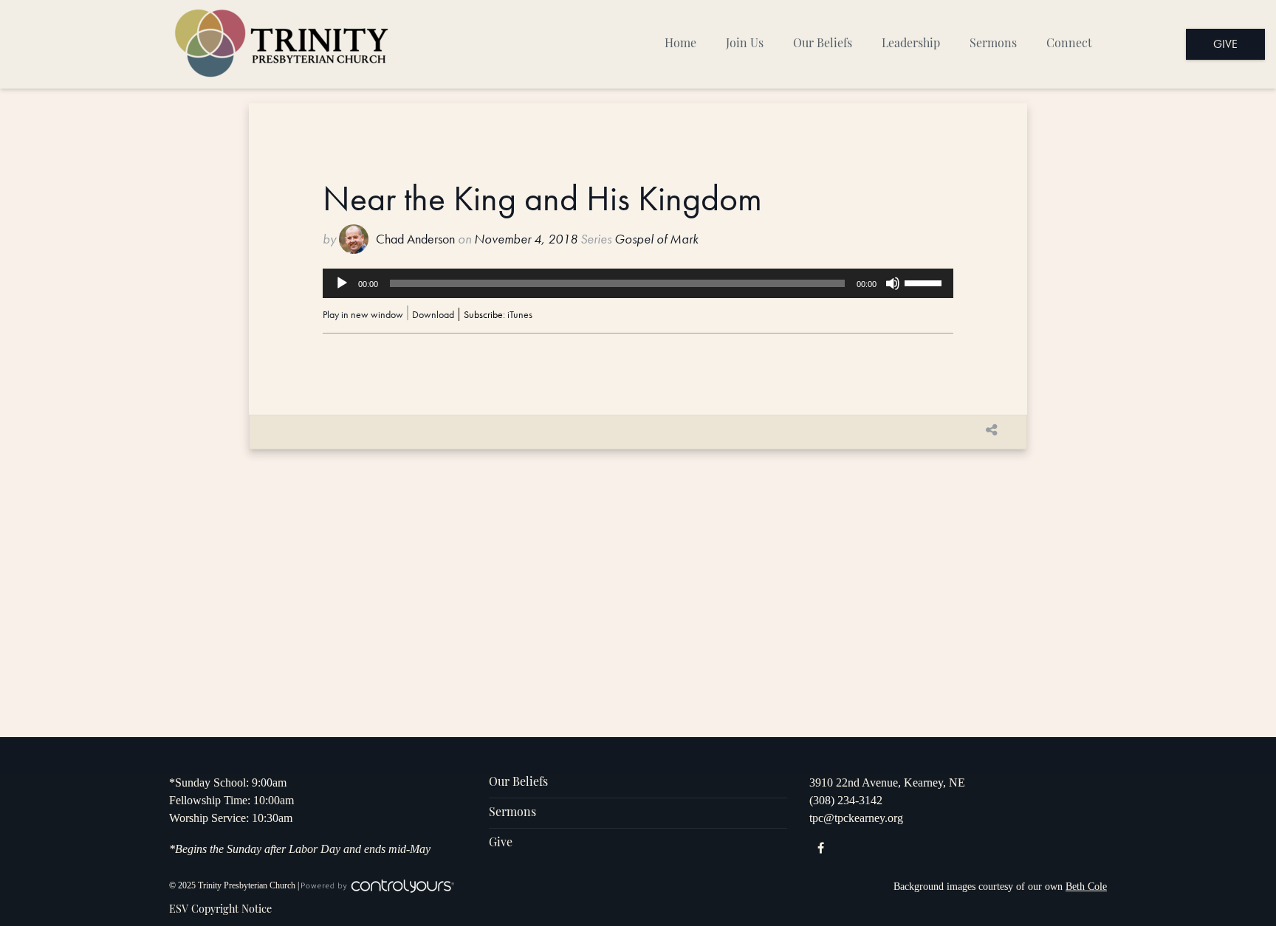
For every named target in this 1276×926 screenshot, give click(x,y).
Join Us (745, 44)
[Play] (342, 283)
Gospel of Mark (656, 239)
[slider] (925, 282)
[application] (638, 283)
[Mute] (892, 283)
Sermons (993, 44)
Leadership (911, 44)
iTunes (519, 314)
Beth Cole (1086, 886)
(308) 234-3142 (845, 800)
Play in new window (363, 314)
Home (680, 44)
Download (433, 314)
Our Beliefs (822, 44)
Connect (1069, 44)
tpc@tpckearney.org (856, 818)
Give (1225, 44)
